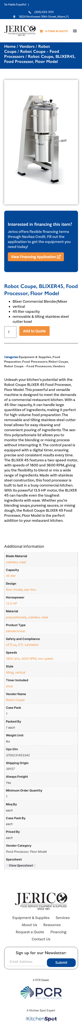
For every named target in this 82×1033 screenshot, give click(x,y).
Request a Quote (30, 932)
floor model (14, 589)
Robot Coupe (58, 361)
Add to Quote (34, 331)
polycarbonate (16, 617)
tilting (9, 672)
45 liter (11, 575)
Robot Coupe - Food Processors (28, 366)
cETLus (11, 644)
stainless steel (16, 562)
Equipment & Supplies (35, 357)
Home (10, 46)
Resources (52, 925)
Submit (61, 962)
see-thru (30, 589)
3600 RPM (28, 658)
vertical (20, 672)
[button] (75, 31)
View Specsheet (21, 865)
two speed (45, 658)
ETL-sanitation (28, 644)
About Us (29, 925)
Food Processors (35, 361)
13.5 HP (11, 603)
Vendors (26, 46)
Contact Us (41, 939)
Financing (58, 932)
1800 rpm (13, 658)
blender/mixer (15, 631)
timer (9, 686)
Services (63, 917)
